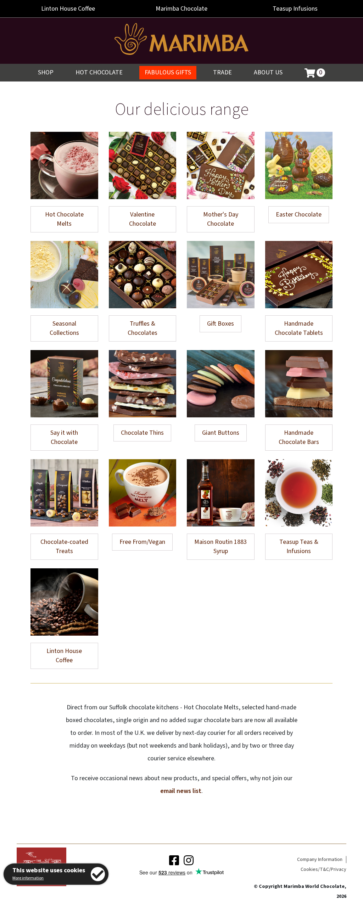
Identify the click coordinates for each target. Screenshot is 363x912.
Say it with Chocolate (64, 437)
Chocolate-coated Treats (64, 546)
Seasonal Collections (64, 328)
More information (28, 878)
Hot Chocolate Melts (64, 219)
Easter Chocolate (299, 214)
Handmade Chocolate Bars (299, 437)
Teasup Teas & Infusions (298, 546)
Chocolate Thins (142, 432)
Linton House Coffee (64, 656)
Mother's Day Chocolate (220, 219)
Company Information (319, 859)
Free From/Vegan (142, 541)
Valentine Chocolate (142, 219)
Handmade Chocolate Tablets (299, 328)
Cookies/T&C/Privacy (323, 869)
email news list (180, 791)
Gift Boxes (220, 323)
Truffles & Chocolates (142, 328)
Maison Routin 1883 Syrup (220, 546)
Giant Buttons (220, 432)
